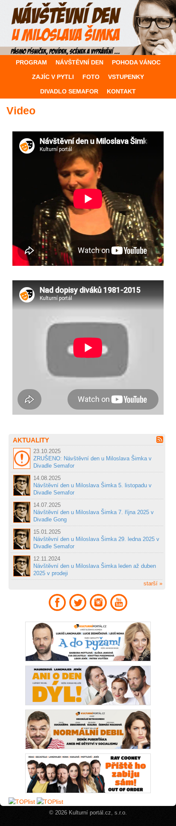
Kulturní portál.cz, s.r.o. (98, 813)
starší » (153, 583)
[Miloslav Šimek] (88, 27)
